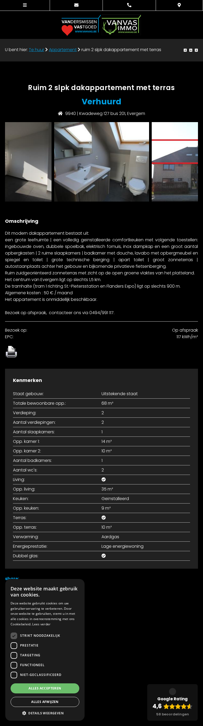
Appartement (63, 49)
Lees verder (41, 624)
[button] (45, 712)
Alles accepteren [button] (45, 688)
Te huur (36, 49)
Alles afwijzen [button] (45, 702)
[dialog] (45, 650)
